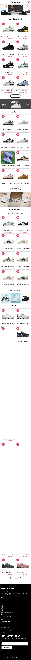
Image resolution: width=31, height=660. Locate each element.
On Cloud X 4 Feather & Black (23, 554)
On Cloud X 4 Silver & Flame (8, 439)
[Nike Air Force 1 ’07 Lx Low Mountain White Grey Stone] (23, 139)
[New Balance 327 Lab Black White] (23, 222)
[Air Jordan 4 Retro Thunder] (23, 29)
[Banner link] (15, 104)
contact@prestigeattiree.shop (11, 616)
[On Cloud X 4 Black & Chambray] (23, 333)
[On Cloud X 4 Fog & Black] (8, 498)
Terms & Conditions (5, 627)
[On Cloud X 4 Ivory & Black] (23, 315)
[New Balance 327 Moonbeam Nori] (8, 258)
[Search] (25, 2)
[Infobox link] (15, 2)
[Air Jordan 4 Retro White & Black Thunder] (8, 65)
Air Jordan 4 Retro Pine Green (8, 36)
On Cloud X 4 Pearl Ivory (8, 323)
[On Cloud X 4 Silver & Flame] (8, 382)
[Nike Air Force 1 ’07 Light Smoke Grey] (23, 121)
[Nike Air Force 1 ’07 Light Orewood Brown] (8, 121)
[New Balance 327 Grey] (8, 222)
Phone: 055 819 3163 (9, 612)
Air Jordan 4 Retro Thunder (23, 36)
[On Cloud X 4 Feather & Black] (23, 498)
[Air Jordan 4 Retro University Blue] (23, 83)
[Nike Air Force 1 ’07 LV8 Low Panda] (8, 139)
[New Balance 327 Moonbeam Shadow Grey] (8, 276)
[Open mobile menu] (1, 2)
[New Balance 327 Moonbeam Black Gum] (8, 240)
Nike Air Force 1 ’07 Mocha (23, 165)
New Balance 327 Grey (8, 230)
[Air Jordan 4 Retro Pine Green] (8, 29)
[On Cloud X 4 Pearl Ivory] (8, 315)
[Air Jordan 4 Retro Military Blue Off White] (23, 65)
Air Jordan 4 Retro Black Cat (8, 54)
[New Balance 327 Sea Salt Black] (23, 276)
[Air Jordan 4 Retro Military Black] (8, 83)
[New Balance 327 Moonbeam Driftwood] (23, 240)
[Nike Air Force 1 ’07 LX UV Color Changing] (8, 157)
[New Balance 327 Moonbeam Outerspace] (23, 258)
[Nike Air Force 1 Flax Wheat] (23, 175)
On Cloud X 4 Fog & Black (8, 554)
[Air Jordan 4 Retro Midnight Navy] (23, 47)
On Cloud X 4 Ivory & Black (23, 323)
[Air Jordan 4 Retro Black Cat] (8, 47)
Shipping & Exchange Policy (7, 630)
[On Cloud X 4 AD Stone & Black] (8, 565)
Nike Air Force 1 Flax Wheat (22, 183)
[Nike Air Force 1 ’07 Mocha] (23, 157)
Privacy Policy (4, 625)
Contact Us (3, 632)
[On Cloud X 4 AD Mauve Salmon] (23, 565)
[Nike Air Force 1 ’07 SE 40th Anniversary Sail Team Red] (8, 175)
